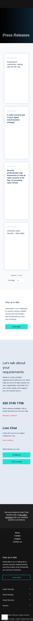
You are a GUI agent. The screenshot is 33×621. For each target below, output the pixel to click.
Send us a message (17, 471)
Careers (17, 546)
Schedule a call (16, 465)
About (17, 542)
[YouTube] (19, 557)
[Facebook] (14, 557)
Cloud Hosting (9, 604)
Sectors (6, 615)
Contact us (17, 552)
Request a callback (10, 425)
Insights (17, 549)
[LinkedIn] (23, 557)
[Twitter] (10, 557)
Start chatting (8, 450)
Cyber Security (9, 599)
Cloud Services (9, 610)
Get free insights (16, 337)
